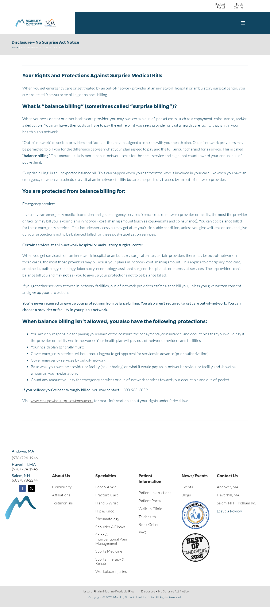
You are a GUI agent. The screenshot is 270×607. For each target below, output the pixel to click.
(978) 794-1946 (25, 457)
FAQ (142, 532)
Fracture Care (107, 495)
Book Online (238, 6)
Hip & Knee (104, 511)
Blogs (186, 495)
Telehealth (147, 516)
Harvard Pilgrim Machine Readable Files (107, 591)
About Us (61, 476)
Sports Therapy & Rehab (109, 561)
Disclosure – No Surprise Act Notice (165, 591)
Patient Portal (220, 6)
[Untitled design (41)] (35, 19)
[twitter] (31, 488)
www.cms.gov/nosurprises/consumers (62, 400)
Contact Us (227, 476)
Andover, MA (228, 487)
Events (187, 487)
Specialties (105, 476)
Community (62, 487)
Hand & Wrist (106, 503)
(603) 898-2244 (25, 480)
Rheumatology (107, 518)
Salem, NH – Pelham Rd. (236, 503)
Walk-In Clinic (150, 508)
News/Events (195, 476)
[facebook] (22, 488)
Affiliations (61, 495)
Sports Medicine (108, 551)
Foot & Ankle (105, 487)
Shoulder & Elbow (110, 526)
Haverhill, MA (228, 495)
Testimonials (62, 503)
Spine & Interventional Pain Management (111, 539)
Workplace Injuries (111, 571)
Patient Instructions (155, 492)
